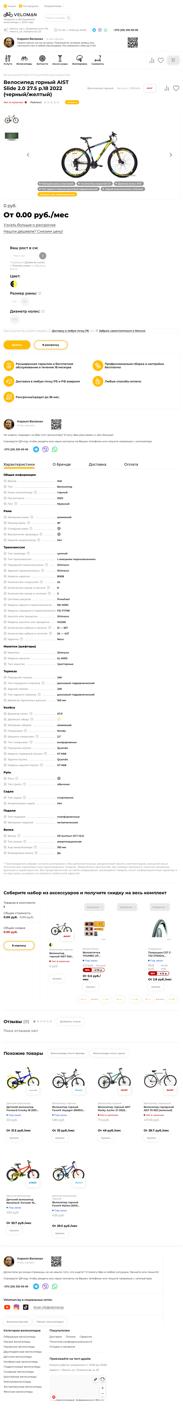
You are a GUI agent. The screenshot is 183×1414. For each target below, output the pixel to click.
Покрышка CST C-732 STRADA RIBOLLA (160, 954)
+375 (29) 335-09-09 (125, 30)
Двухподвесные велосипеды (23, 1351)
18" (25, 301)
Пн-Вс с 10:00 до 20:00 (72, 30)
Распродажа (31, 6)
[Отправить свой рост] (42, 255)
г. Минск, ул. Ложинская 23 (24, 31)
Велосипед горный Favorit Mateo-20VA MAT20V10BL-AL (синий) (68, 1204)
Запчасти (42, 63)
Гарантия (86, 1336)
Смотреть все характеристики (57, 194)
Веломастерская (17, 1321)
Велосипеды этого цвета (109, 1053)
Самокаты (98, 63)
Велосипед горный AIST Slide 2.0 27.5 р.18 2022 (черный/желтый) (61, 955)
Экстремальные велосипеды (23, 1386)
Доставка (56, 1336)
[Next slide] (105, 999)
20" (14, 301)
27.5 (14, 319)
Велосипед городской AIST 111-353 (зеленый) (159, 1108)
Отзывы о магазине (62, 1346)
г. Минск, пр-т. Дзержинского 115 (27, 28)
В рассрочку (50, 344)
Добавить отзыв (70, 1021)
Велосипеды (24, 63)
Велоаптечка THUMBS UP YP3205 (91, 954)
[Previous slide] (84, 999)
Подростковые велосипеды (22, 1366)
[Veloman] (20, 14)
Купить (17, 344)
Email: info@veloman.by (49, 1307)
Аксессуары (60, 63)
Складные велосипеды (19, 1371)
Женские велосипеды (18, 1391)
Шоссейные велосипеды (20, 1376)
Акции (12, 6)
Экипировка (79, 63)
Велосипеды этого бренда (68, 1053)
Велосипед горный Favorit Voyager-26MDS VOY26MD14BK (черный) (68, 1108)
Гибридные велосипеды (20, 1336)
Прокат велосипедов (50, 1321)
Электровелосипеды (17, 1381)
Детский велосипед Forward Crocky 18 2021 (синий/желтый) (21, 1108)
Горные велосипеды (17, 1341)
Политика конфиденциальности (71, 1341)
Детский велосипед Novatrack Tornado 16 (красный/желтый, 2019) (22, 1201)
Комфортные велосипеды (21, 1361)
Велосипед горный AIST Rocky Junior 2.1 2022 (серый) (114, 1108)
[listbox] (94, 907)
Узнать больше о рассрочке (30, 225)
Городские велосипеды (19, 1346)
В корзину (19, 945)
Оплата (70, 1336)
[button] (28, 154)
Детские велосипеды (18, 1356)
